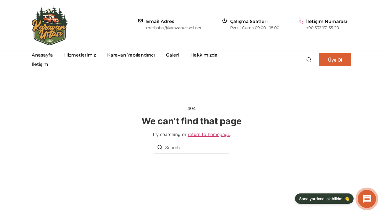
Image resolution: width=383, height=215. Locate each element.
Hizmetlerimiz (80, 55)
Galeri (172, 55)
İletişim (40, 64)
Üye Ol (335, 60)
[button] (309, 60)
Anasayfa (42, 55)
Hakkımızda (204, 55)
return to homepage (209, 134)
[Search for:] (191, 147)
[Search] (160, 148)
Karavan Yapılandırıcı (131, 55)
